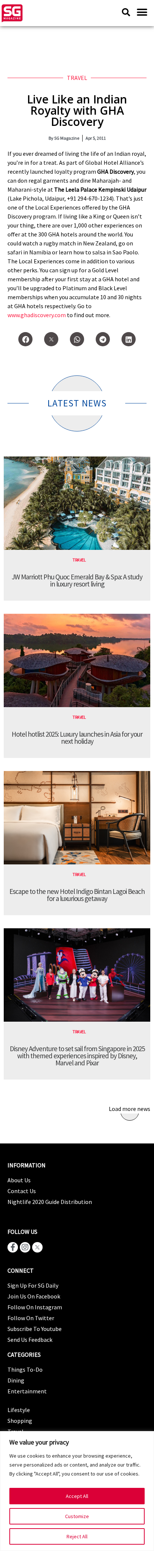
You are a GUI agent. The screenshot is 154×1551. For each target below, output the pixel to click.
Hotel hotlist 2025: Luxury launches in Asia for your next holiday (77, 738)
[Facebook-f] (12, 1247)
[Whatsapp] (77, 339)
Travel (77, 77)
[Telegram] (103, 339)
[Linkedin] (128, 339)
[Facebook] (25, 339)
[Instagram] (25, 1247)
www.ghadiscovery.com (36, 315)
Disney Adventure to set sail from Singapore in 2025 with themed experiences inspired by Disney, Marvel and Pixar (77, 1055)
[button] (141, 12)
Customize (77, 1516)
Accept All (77, 1496)
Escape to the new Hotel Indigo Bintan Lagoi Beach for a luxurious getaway (77, 895)
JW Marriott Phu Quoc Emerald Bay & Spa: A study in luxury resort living (77, 580)
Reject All (77, 1536)
